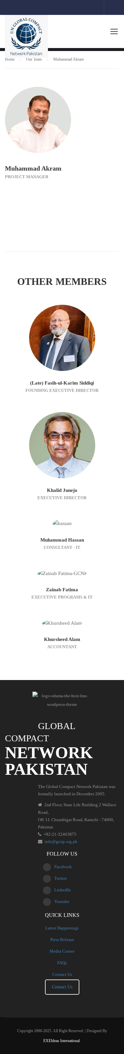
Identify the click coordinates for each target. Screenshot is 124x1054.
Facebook (63, 866)
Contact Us (62, 974)
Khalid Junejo (62, 490)
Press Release (62, 939)
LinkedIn (62, 889)
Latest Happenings (62, 927)
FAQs (62, 962)
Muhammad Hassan (62, 540)
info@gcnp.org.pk (61, 841)
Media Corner (62, 951)
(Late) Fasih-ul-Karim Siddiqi (62, 383)
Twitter (60, 878)
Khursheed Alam (62, 639)
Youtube (61, 901)
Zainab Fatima (62, 589)
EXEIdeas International (61, 1040)
